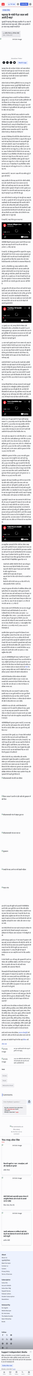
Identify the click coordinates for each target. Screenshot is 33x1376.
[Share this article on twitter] (7, 62)
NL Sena (5, 1076)
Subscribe (24, 4)
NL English (5, 1308)
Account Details (6, 1285)
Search (22, 1374)
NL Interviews (6, 1313)
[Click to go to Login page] (30, 4)
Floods (4, 1081)
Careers (4, 1268)
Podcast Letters (6, 1294)
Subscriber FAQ (6, 1288)
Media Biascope (6, 1310)
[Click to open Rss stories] (7, 1339)
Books (3, 1321)
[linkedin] (7, 1344)
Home (4, 1373)
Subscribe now (7, 1365)
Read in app (23, 62)
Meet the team (6, 1263)
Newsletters (5, 1299)
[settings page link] (18, 4)
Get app (12, 4)
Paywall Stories (6, 1291)
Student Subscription (8, 1296)
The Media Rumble (7, 1316)
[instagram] (3, 1339)
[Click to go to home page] (3, 4)
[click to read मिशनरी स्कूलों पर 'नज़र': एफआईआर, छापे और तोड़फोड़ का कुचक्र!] (16, 1152)
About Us (4, 1257)
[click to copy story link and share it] (14, 62)
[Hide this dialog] (31, 1352)
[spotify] (11, 1344)
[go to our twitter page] (7, 1335)
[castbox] (3, 1348)
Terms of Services (7, 1274)
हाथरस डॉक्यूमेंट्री (23, 1032)
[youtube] (11, 1335)
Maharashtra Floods (8, 1085)
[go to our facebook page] (3, 1335)
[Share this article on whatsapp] (10, 62)
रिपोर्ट (26, 667)
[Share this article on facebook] (3, 62)
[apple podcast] (11, 1339)
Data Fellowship (6, 1319)
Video (10, 1373)
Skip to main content (10, 12)
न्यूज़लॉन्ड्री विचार (6, 1260)
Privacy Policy (6, 1271)
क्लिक (24, 1039)
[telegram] (3, 1344)
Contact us (5, 1266)
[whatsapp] (7, 1348)
